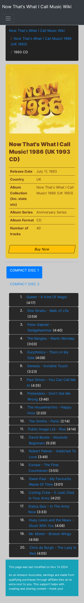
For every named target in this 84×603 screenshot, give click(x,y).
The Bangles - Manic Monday (51, 338)
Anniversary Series (51, 212)
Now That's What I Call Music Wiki (37, 6)
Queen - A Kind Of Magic (46, 297)
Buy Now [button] (42, 249)
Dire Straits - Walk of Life (48, 310)
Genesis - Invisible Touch (47, 366)
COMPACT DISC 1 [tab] (24, 270)
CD (39, 220)
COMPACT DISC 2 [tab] (24, 284)
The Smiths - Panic (44, 421)
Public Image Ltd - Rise (47, 429)
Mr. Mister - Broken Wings (50, 534)
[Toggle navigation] (8, 18)
